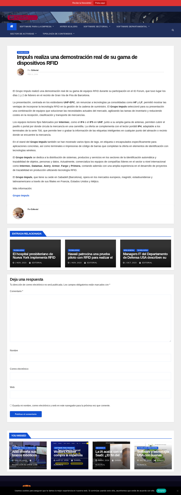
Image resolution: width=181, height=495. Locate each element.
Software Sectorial (96, 26)
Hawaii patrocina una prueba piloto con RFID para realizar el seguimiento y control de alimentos (90, 259)
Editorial (34, 70)
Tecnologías (23, 52)
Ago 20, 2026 (20, 460)
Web (12, 387)
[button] (173, 30)
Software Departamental (132, 26)
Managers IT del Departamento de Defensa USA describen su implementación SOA (145, 257)
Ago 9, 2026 (103, 460)
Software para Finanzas (64, 448)
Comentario (16, 291)
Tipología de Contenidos (58, 34)
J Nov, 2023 (20, 263)
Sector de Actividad (22, 34)
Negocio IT (100, 448)
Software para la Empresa (36, 26)
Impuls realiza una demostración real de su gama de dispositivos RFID (77, 60)
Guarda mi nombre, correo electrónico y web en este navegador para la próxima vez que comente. (61, 405)
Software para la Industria (24, 448)
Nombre (14, 350)
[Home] (12, 26)
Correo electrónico (19, 369)
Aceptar (161, 490)
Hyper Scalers (68, 26)
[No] (177, 490)
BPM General (129, 250)
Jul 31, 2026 (146, 460)
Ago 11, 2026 (62, 460)
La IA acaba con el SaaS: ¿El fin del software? (108, 455)
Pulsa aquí (100, 3)
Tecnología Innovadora (147, 448)
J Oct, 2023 (131, 263)
